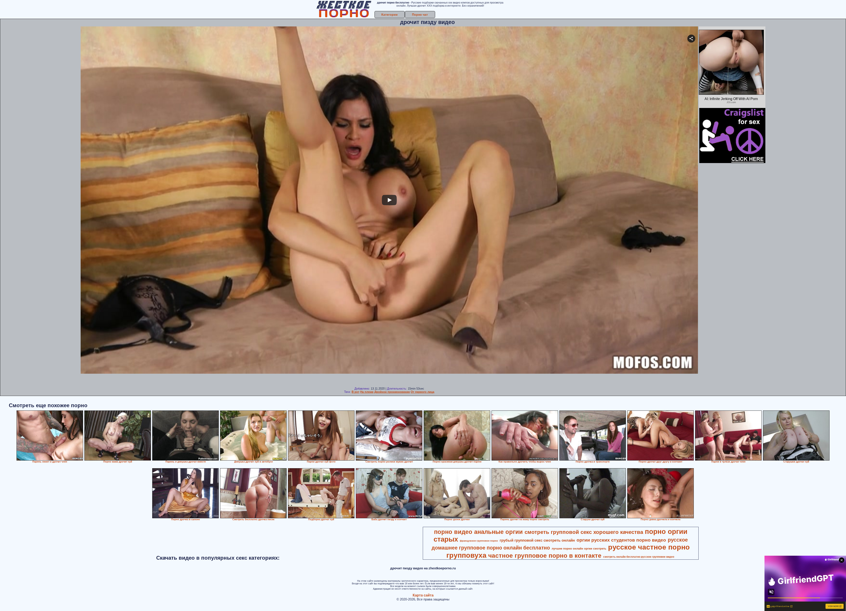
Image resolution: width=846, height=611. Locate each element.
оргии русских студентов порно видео (621, 540)
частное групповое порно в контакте (544, 555)
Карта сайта (423, 595)
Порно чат (420, 14)
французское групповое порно (479, 540)
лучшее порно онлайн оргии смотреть (579, 548)
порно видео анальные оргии (478, 532)
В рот (355, 392)
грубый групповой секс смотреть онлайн (537, 540)
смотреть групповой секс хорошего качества (584, 532)
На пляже (366, 392)
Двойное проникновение (392, 392)
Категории (389, 14)
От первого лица (422, 392)
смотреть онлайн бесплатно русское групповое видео (638, 556)
